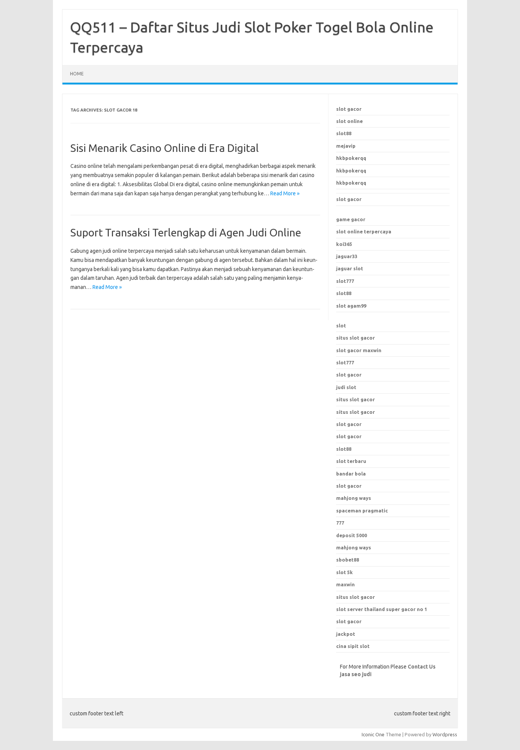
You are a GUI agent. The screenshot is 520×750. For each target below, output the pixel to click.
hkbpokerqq (351, 158)
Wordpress (444, 734)
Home (77, 73)
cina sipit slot (353, 646)
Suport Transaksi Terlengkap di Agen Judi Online (185, 232)
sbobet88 (347, 559)
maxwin (345, 584)
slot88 (343, 133)
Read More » (285, 193)
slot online (349, 121)
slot (341, 325)
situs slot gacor (355, 337)
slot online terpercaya (363, 231)
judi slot (346, 387)
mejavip (346, 145)
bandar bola (351, 473)
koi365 (344, 244)
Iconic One (373, 734)
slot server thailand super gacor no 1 (381, 609)
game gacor (350, 219)
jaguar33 (346, 256)
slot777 (345, 281)
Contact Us (421, 667)
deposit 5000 (351, 535)
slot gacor (349, 109)
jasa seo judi (356, 674)
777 (340, 522)
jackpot (345, 634)
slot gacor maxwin (358, 350)
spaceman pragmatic (362, 510)
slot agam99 (351, 305)
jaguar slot (349, 268)
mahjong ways (353, 498)
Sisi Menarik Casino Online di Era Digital (164, 148)
